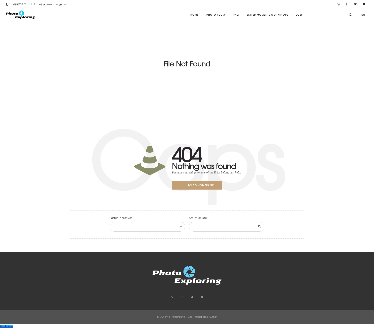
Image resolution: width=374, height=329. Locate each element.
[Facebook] (346, 4)
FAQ (236, 14)
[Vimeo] (364, 4)
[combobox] (147, 227)
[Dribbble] (338, 4)
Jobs (299, 14)
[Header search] (350, 14)
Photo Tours (216, 14)
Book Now (6, 326)
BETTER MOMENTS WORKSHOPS (267, 14)
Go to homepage (201, 185)
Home (195, 14)
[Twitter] (355, 4)
